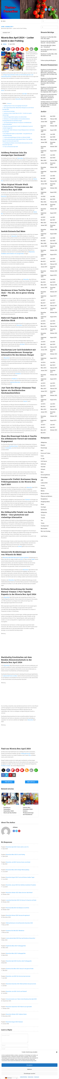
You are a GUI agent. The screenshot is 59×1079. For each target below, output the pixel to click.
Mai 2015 (43, 344)
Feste (42, 456)
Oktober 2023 (53, 167)
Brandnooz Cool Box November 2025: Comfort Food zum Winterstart (49, 71)
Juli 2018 (43, 279)
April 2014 (52, 365)
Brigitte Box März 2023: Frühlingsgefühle (16, 945)
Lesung (43, 485)
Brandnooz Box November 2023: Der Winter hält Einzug (49, 74)
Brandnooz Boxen (13, 446)
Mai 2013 (43, 385)
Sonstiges (43, 507)
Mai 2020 (43, 240)
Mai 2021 (43, 220)
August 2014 (53, 358)
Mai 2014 (43, 365)
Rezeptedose (44, 499)
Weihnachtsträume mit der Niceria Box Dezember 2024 (19, 923)
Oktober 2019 (53, 250)
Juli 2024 (43, 155)
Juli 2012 (43, 404)
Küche (2, 90)
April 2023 (52, 178)
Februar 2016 (53, 326)
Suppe (33, 559)
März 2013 (43, 388)
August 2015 (53, 337)
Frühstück (27, 499)
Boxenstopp (6, 32)
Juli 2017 (43, 300)
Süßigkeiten (44, 512)
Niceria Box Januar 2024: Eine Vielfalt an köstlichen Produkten (21, 885)
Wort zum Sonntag (45, 531)
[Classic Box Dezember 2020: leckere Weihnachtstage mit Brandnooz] (29, 799)
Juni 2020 (52, 238)
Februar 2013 (53, 388)
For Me (42, 458)
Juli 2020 (43, 238)
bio (21, 559)
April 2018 (52, 282)
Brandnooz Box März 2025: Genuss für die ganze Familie (19, 968)
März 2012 (43, 409)
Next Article (31, 781)
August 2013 (53, 379)
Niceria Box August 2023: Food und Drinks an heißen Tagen (20, 877)
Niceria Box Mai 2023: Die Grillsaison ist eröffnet (17, 907)
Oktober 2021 (53, 208)
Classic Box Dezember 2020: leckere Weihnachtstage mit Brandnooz (28, 811)
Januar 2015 (44, 349)
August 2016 (53, 316)
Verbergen (9, 103)
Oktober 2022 (53, 188)
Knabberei (14, 378)
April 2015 (52, 344)
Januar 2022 (44, 204)
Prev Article (8, 781)
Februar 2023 (53, 181)
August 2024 (53, 150)
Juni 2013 (52, 383)
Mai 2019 (43, 261)
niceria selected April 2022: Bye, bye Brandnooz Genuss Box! (20, 938)
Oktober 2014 (53, 354)
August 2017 (53, 296)
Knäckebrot (18, 373)
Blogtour (43, 445)
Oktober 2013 (53, 374)
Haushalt (43, 466)
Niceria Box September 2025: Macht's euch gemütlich (19, 1006)
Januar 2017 (44, 308)
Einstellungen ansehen (29, 1073)
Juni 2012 (52, 404)
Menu (4, 21)
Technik (43, 517)
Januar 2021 (44, 225)
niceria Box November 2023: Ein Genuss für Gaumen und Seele (21, 900)
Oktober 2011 (53, 416)
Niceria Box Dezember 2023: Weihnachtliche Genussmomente (21, 983)
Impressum (36, 1076)
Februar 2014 (53, 367)
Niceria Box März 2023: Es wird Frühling (15, 854)
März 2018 (43, 284)
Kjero (42, 472)
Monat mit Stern (45, 493)
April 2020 (52, 240)
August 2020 (53, 233)
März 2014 (43, 367)
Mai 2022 (43, 199)
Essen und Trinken (45, 453)
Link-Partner (44, 536)
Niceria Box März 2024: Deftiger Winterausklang (17, 869)
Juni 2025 (52, 134)
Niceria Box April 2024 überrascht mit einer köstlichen (16, 557)
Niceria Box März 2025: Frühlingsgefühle (16, 953)
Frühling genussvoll (25, 753)
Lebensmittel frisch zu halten (10, 675)
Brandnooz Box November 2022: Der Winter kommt (48, 83)
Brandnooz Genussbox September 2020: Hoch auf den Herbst (10, 810)
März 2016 (43, 326)
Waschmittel (44, 528)
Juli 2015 (43, 341)
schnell (20, 546)
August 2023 (53, 171)
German (9, 1078)
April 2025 (52, 137)
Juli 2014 (43, 362)
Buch (42, 450)
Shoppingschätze (45, 501)
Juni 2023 (52, 175)
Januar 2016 (44, 329)
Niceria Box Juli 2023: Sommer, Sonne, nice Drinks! (18, 862)
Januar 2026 (44, 121)
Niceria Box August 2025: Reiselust (14, 1021)
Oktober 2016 (53, 312)
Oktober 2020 (53, 229)
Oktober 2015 (53, 333)
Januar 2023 (44, 183)
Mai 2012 (43, 406)
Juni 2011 (52, 424)
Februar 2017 (53, 305)
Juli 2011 (43, 424)
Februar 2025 (53, 139)
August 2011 (53, 420)
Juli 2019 (43, 258)
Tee (42, 520)
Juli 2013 (43, 383)
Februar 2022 (53, 201)
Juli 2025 (43, 134)
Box (30, 755)
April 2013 (52, 385)
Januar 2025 (44, 142)
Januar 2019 (44, 266)
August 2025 (53, 130)
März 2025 (43, 139)
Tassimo (43, 515)
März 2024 (43, 160)
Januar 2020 (44, 246)
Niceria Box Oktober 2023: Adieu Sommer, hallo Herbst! (19, 892)
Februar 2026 (53, 119)
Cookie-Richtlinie (23, 1076)
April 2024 (52, 157)
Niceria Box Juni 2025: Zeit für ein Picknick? (16, 991)
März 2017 (43, 305)
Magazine (43, 488)
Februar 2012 (53, 409)
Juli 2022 (43, 196)
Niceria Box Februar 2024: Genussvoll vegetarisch (18, 915)
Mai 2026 (43, 116)
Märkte (42, 490)
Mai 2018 (43, 282)
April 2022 (52, 199)
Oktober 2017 (53, 291)
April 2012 (52, 406)
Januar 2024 (44, 163)
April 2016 (52, 323)
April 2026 (52, 116)
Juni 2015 (52, 341)
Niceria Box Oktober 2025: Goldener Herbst (16, 1014)
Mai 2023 (43, 178)
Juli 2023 (43, 175)
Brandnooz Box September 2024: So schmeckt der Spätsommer (49, 105)
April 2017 (52, 303)
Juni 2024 (52, 155)
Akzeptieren (29, 1065)
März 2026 (43, 119)
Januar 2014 (44, 370)
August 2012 (53, 399)
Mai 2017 (43, 303)
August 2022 (53, 192)
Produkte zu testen (5, 765)
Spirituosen (44, 509)
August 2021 (53, 213)
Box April (25, 93)
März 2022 (43, 201)
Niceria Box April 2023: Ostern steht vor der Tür (17, 847)
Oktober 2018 (53, 271)
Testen (42, 523)
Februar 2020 (53, 243)
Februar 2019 (53, 264)
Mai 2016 (43, 323)
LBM (42, 480)
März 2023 (43, 181)
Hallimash (43, 464)
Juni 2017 (52, 300)
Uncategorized (44, 525)
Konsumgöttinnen (45, 474)
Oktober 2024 (53, 146)
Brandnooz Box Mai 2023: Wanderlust (15, 930)
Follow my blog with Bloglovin (48, 60)
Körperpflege (44, 477)
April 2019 (52, 261)
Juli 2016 (43, 321)
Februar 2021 (53, 222)
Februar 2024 (53, 160)
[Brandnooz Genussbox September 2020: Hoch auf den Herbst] (10, 799)
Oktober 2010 (53, 430)
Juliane (4, 44)
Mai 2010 (43, 432)
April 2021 (52, 220)
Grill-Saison (44, 461)
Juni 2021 (52, 217)
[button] (56, 1052)
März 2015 (43, 347)
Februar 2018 (53, 284)
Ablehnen (29, 1069)
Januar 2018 (44, 287)
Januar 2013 (44, 391)
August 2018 (53, 275)
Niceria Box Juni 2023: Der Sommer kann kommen (18, 976)
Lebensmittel (44, 482)
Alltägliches (44, 442)
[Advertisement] (19, 645)
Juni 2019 (52, 258)
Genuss (25, 401)
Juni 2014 (52, 362)
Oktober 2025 (53, 125)
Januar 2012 (44, 412)
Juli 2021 (43, 217)
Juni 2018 (52, 279)
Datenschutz (30, 1076)
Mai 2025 (43, 137)
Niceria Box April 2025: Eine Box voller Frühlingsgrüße (19, 961)
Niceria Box (18, 99)
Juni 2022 (52, 196)
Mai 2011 (43, 427)
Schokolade (8, 448)
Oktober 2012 (53, 395)
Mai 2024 (43, 157)
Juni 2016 (52, 321)
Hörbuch (43, 469)
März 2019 (43, 264)
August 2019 (53, 254)
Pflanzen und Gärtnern (46, 496)
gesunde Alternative (15, 382)
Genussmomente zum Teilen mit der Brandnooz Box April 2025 (21, 999)
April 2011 (52, 427)
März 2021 (43, 222)
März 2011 (43, 430)
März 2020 (43, 243)
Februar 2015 (53, 347)
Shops (42, 504)
